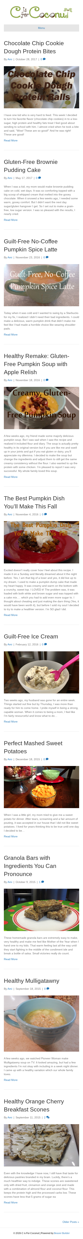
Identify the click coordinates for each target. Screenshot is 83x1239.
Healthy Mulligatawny (31, 981)
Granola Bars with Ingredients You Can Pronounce (30, 866)
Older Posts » (71, 1221)
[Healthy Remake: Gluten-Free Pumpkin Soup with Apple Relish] (41, 407)
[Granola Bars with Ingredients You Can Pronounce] (41, 909)
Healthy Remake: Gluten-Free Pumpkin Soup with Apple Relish (36, 364)
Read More (11, 140)
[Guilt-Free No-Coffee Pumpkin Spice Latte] (41, 284)
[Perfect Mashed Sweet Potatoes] (41, 786)
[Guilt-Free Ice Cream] (41, 672)
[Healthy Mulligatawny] (41, 1023)
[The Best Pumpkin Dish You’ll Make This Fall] (41, 542)
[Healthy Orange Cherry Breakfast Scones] (41, 1145)
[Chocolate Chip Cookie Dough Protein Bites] (41, 86)
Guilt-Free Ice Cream (31, 636)
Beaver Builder (62, 1233)
